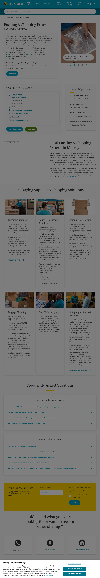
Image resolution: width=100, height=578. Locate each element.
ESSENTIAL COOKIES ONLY (74, 569)
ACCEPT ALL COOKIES (74, 574)
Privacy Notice (48, 575)
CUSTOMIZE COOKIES (74, 564)
